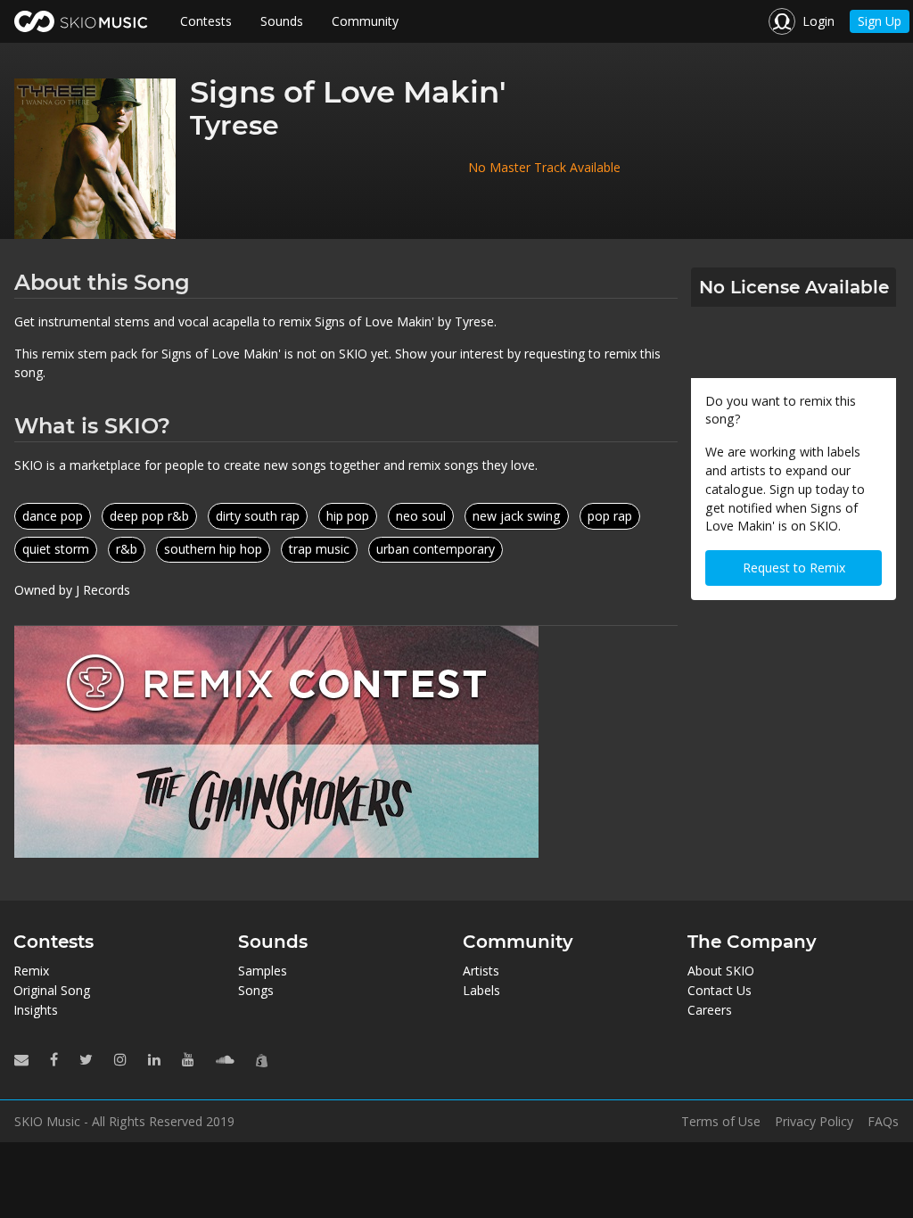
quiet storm (55, 548)
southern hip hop (213, 548)
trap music (319, 548)
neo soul (421, 515)
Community (365, 20)
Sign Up (879, 20)
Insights (35, 1009)
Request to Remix (794, 567)
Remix (31, 970)
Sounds (281, 20)
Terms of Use (721, 1121)
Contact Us (719, 990)
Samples (262, 970)
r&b (126, 548)
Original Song (51, 990)
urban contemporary (435, 548)
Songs (256, 990)
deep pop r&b (149, 515)
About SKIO (720, 970)
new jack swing (517, 515)
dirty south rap (258, 515)
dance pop (52, 515)
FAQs (883, 1121)
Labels (481, 990)
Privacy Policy (814, 1121)
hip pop (347, 515)
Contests (206, 20)
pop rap (610, 515)
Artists (481, 970)
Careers (709, 1009)
